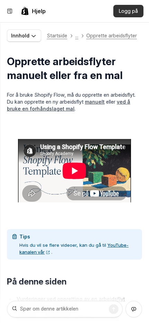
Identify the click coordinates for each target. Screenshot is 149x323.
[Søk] (114, 309)
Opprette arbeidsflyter (111, 35)
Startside (57, 35)
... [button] (76, 35)
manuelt (95, 102)
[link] (33, 11)
